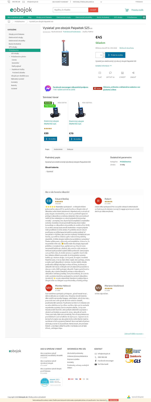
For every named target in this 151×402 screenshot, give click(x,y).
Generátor (15, 63)
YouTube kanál (103, 364)
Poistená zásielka (18, 72)
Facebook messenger (106, 361)
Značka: (87, 32)
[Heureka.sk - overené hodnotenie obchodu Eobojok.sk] (51, 382)
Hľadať (93, 10)
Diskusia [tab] (70, 149)
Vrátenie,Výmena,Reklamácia (83, 2)
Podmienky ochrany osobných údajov (78, 366)
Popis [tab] (47, 149)
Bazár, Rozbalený (15, 44)
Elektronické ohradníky (17, 41)
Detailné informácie (102, 66)
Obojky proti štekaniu (16, 34)
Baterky (14, 85)
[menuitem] (15, 17)
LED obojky (15, 53)
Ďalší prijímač (16, 66)
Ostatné (14, 88)
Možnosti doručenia (127, 48)
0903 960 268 (102, 357)
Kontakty (14, 82)
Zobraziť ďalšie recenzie (133, 334)
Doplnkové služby (18, 69)
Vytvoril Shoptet (137, 397)
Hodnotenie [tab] (58, 149)
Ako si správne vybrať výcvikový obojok (48, 362)
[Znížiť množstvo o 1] (104, 56)
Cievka (14, 60)
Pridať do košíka (117, 55)
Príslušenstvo (14, 50)
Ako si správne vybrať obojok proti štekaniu (50, 370)
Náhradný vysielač (17, 79)
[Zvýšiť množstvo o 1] (104, 53)
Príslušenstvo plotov (18, 57)
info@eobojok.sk (104, 354)
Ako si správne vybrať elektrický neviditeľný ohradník (51, 354)
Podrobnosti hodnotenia (72, 32)
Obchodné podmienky (60, 2)
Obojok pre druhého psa (20, 76)
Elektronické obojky (16, 37)
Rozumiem (113, 400)
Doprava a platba (73, 359)
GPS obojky (13, 47)
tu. (107, 400)
